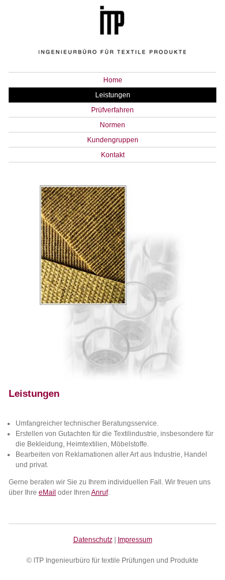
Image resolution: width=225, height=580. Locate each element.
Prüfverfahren (112, 110)
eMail (47, 492)
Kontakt (113, 155)
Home (112, 80)
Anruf (99, 492)
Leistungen (112, 95)
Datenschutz (92, 540)
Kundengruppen (112, 140)
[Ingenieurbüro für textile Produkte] (112, 56)
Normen (112, 125)
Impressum (135, 540)
